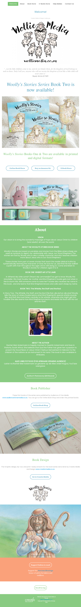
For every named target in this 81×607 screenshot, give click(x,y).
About (22, 4)
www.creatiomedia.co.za (45, 469)
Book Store (31, 4)
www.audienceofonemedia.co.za (14, 397)
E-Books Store (44, 4)
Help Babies (57, 4)
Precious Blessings (45, 570)
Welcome (13, 4)
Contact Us (69, 4)
